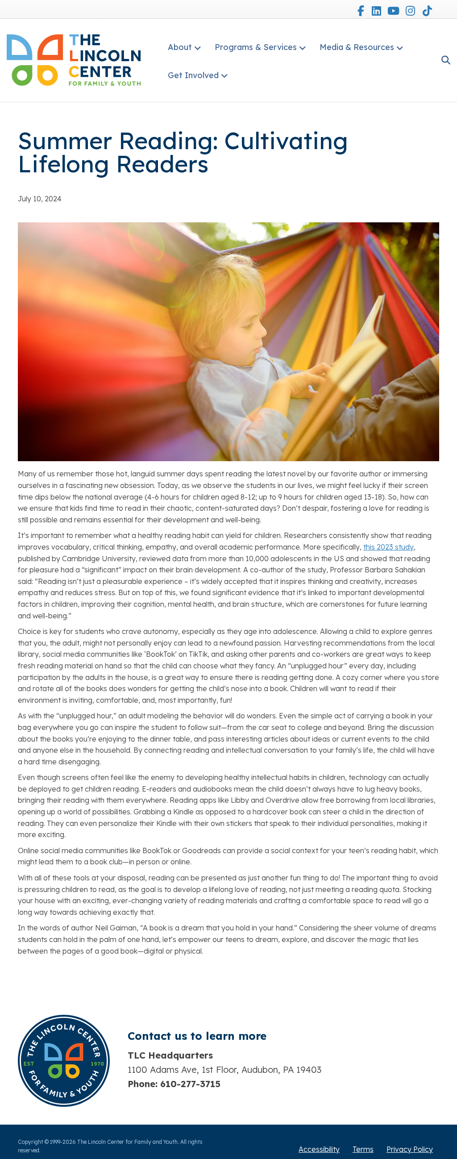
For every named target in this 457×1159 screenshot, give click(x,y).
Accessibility (319, 1149)
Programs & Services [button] (256, 47)
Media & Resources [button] (357, 47)
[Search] (442, 60)
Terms (363, 1149)
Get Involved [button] (193, 75)
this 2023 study (388, 546)
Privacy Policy (409, 1149)
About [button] (180, 47)
